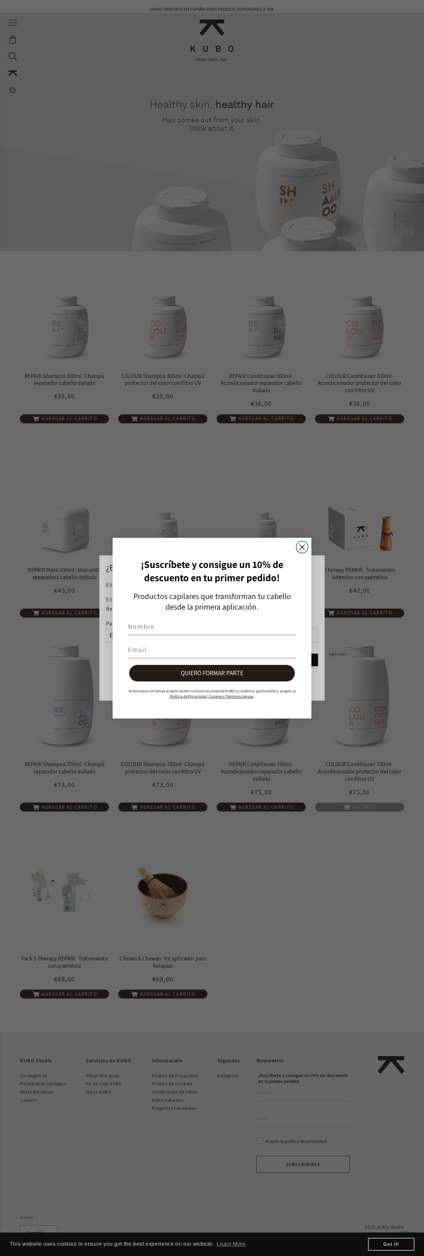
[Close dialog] (302, 547)
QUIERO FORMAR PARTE (212, 673)
